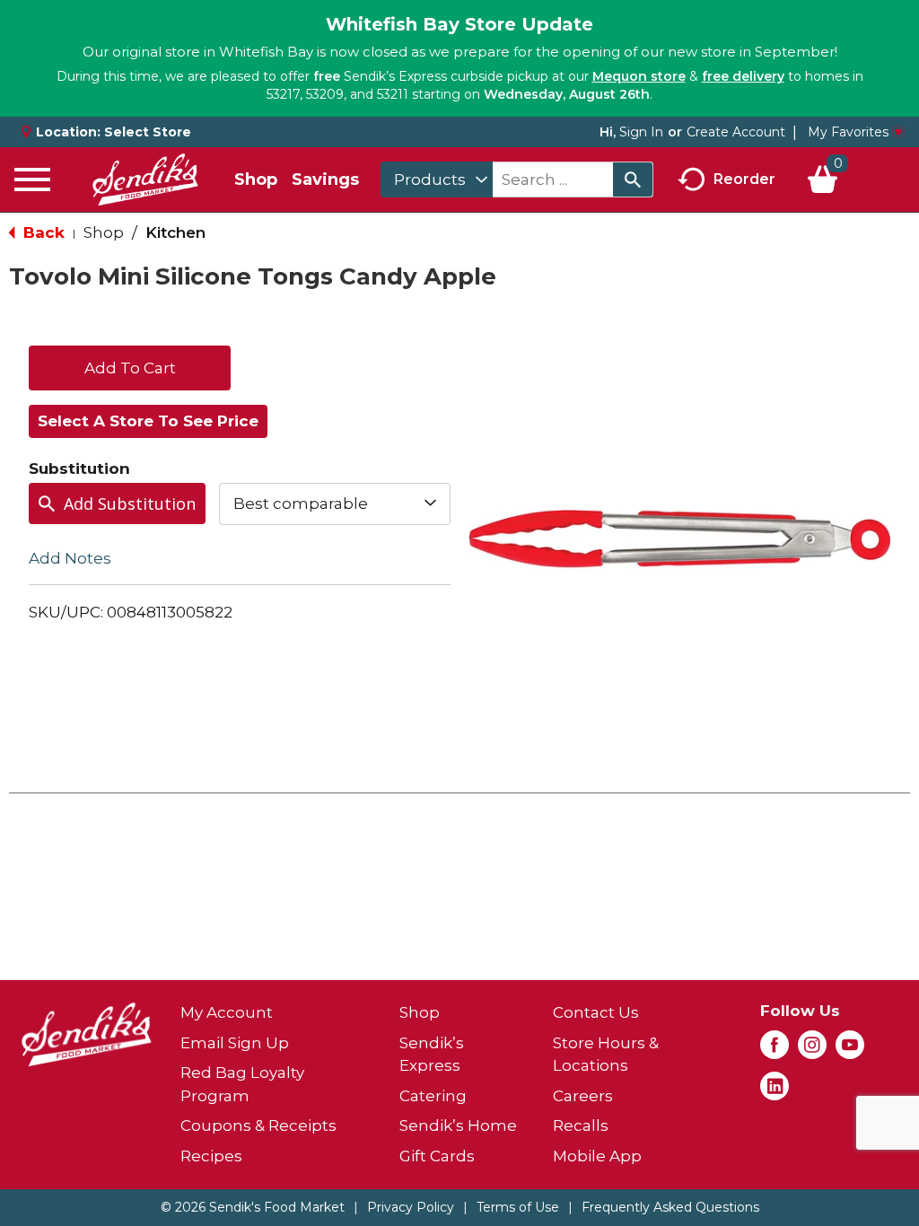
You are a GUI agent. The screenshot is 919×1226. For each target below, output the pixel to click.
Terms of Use (518, 1207)
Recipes (211, 1156)
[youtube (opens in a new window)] (850, 1050)
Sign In (641, 132)
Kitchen (175, 232)
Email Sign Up (234, 1043)
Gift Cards (437, 1156)
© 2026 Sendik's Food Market (253, 1207)
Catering (433, 1096)
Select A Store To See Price (148, 421)
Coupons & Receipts (258, 1125)
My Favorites (848, 132)
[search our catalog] (632, 179)
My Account (226, 1012)
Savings (325, 179)
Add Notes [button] (70, 557)
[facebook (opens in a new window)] (774, 1050)
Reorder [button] (744, 178)
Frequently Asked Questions (670, 1207)
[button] (130, 366)
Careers (583, 1096)
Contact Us (596, 1012)
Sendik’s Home (458, 1125)
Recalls (580, 1125)
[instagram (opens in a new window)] (812, 1050)
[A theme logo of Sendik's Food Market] (145, 179)
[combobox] (437, 179)
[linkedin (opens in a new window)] (774, 1091)
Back (42, 232)
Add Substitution (130, 503)
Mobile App (597, 1156)
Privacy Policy (410, 1207)
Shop (255, 179)
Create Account (736, 132)
